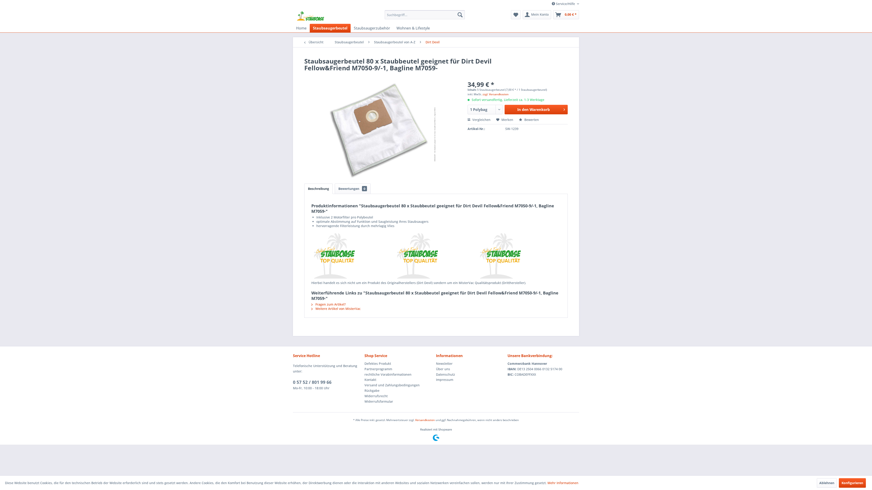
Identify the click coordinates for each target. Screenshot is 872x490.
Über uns (443, 369)
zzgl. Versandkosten (496, 94)
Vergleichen (480, 120)
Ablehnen (826, 483)
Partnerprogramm (378, 369)
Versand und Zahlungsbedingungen (392, 385)
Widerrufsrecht (376, 396)
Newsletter (444, 363)
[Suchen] (460, 14)
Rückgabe (371, 390)
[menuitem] (425, 14)
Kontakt (370, 379)
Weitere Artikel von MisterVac (338, 308)
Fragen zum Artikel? (330, 304)
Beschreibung (318, 188)
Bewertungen (351, 188)
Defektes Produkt (377, 363)
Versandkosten (425, 420)
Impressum (444, 379)
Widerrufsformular (378, 401)
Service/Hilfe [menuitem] (565, 4)
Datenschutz (445, 374)
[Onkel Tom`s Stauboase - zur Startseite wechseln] (310, 16)
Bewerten (531, 120)
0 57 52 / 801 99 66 (312, 382)
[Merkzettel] (516, 14)
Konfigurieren (852, 483)
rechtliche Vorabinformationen (387, 374)
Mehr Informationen (562, 483)
